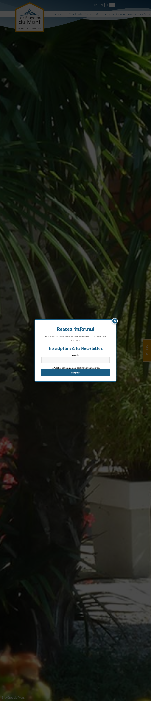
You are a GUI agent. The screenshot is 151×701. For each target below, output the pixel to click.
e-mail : (75, 355)
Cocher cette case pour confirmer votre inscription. (77, 368)
